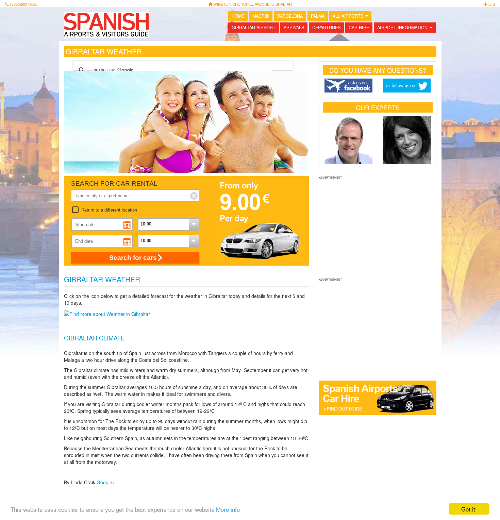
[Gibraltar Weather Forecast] (107, 312)
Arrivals (294, 27)
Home (238, 16)
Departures (326, 27)
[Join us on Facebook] (348, 86)
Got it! (469, 509)
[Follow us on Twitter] (407, 86)
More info (228, 509)
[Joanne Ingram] (407, 140)
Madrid (260, 16)
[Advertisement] (377, 227)
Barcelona (290, 16)
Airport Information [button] (406, 28)
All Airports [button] (352, 17)
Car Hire (359, 27)
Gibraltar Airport (254, 27)
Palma (317, 16)
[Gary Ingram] (348, 140)
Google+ (106, 482)
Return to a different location (109, 210)
